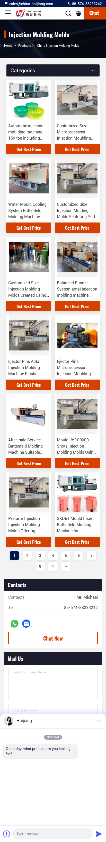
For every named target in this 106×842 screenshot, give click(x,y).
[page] (53, 566)
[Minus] (99, 721)
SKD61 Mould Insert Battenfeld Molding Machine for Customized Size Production (75, 531)
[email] (26, 623)
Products (24, 45)
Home (8, 45)
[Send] (99, 833)
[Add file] (6, 833)
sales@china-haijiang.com (31, 4)
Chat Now (53, 638)
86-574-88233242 (86, 4)
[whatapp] (14, 623)
